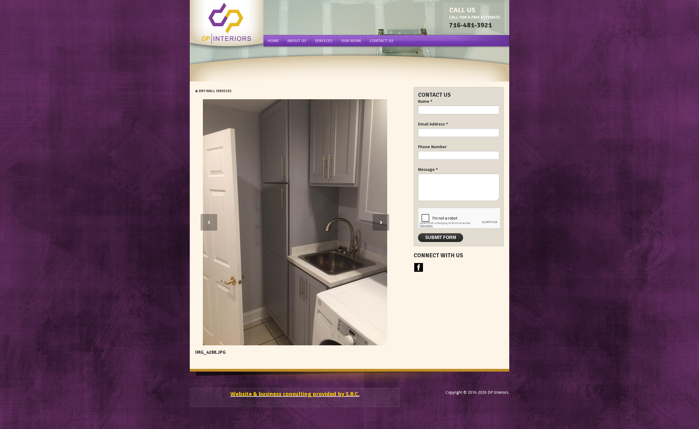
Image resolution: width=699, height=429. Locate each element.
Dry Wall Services (215, 91)
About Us (296, 41)
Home (273, 41)
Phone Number (432, 147)
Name (425, 101)
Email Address (433, 124)
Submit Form (440, 237)
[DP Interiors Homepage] (226, 23)
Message (428, 169)
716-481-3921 (470, 25)
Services (324, 41)
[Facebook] (418, 267)
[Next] (381, 222)
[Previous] (209, 222)
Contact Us (381, 41)
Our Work (351, 41)
